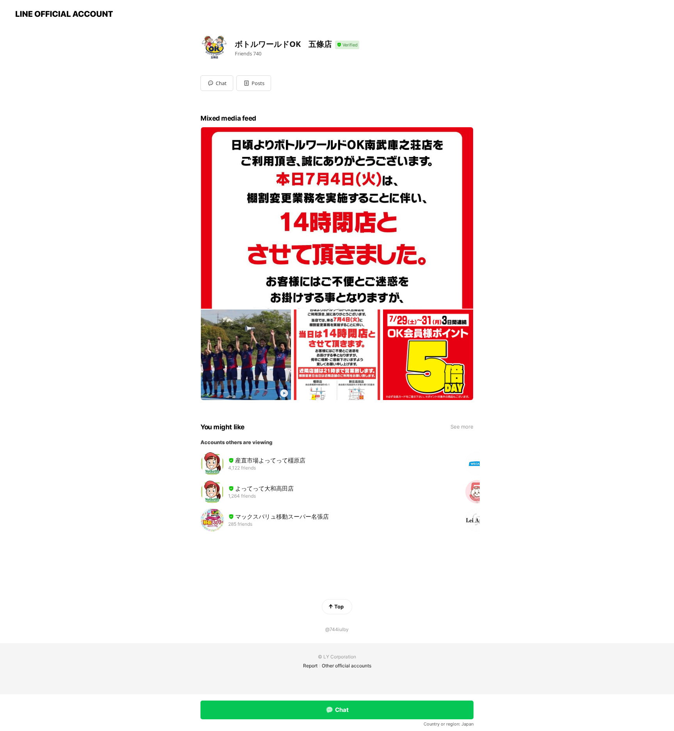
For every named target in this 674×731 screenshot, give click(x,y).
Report (310, 666)
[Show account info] (347, 45)
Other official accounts (346, 666)
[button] (253, 83)
